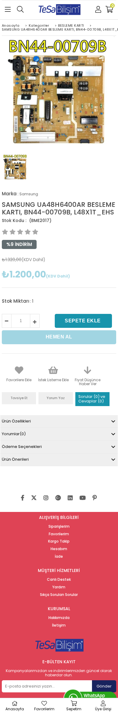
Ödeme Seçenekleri (22, 446)
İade (59, 556)
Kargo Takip (59, 541)
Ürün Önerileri (15, 459)
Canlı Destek (59, 579)
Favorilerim (59, 534)
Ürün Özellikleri (16, 421)
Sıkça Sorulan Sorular (59, 595)
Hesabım (59, 549)
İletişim (59, 625)
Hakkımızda (59, 618)
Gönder (104, 686)
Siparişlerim (59, 526)
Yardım (58, 587)
